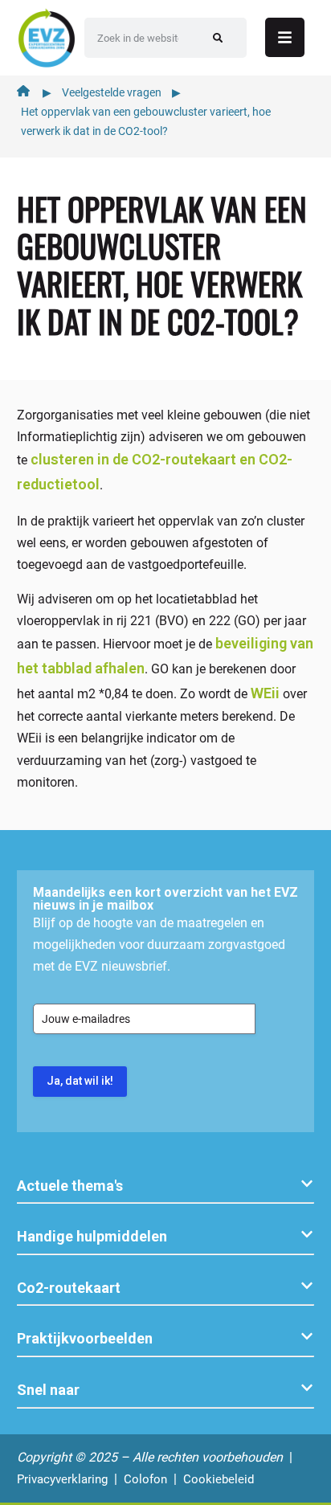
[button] (166, 1186)
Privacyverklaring (62, 1479)
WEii (265, 693)
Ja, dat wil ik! (80, 1080)
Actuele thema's (70, 1185)
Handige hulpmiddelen (92, 1236)
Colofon (145, 1479)
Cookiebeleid (218, 1479)
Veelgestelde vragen (111, 92)
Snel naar (48, 1389)
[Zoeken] (218, 38)
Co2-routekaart (69, 1287)
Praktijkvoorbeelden (85, 1338)
